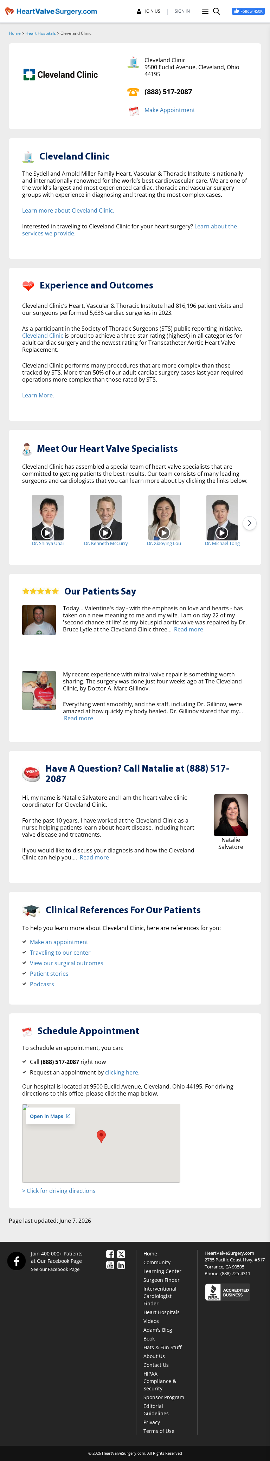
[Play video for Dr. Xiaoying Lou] (164, 532)
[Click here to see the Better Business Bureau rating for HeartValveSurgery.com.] (235, 1292)
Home (15, 33)
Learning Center (162, 1271)
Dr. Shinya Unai (48, 543)
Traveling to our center (60, 952)
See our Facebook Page (55, 1269)
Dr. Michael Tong (222, 543)
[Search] (216, 11)
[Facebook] (16, 1261)
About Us (154, 1356)
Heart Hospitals (40, 33)
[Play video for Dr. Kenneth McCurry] (106, 532)
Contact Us (156, 1365)
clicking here (121, 1072)
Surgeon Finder (161, 1280)
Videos (151, 1321)
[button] (101, 1136)
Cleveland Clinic (42, 335)
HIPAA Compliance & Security (159, 1381)
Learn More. (38, 395)
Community (157, 1262)
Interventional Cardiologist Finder (159, 1296)
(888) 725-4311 (235, 1273)
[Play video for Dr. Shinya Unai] (48, 532)
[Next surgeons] (250, 523)
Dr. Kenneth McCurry (106, 543)
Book (149, 1338)
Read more (188, 629)
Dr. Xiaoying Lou (164, 543)
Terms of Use (158, 1431)
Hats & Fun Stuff (162, 1347)
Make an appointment (59, 942)
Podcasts (42, 984)
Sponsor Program (163, 1397)
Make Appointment (169, 110)
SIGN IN (182, 11)
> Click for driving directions (59, 1191)
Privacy (151, 1422)
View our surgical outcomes (66, 963)
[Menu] (205, 11)
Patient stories (49, 973)
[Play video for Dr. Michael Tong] (222, 532)
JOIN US (152, 11)
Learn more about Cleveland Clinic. (68, 210)
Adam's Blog (157, 1329)
